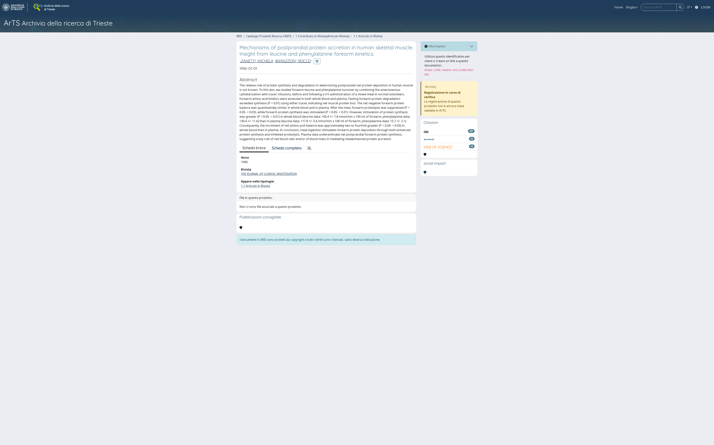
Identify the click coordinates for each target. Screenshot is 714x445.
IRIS (239, 36)
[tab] (310, 148)
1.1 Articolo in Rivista (367, 36)
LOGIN (705, 7)
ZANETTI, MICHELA (256, 60)
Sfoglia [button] (631, 7)
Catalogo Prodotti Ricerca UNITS (269, 36)
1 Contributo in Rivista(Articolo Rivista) (322, 36)
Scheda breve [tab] (254, 147)
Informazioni (436, 46)
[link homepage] (15, 7)
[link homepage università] (51, 7)
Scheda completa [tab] (286, 148)
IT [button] (688, 7)
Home (618, 7)
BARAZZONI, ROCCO (293, 60)
